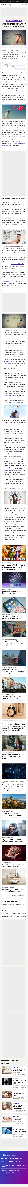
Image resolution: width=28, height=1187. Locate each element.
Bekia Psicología (11, 18)
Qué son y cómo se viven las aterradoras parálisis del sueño (19, 1131)
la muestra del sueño (17, 264)
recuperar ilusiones (9, 361)
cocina (17, 1164)
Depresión (16, 1103)
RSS (13, 1172)
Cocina (21, 1)
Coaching (15, 1067)
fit (26, 1165)
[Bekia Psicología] (6, 5)
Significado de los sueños (18, 1094)
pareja (3, 1165)
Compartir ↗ (22, 68)
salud (12, 1165)
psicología (18, 1165)
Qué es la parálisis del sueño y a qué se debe (19, 1082)
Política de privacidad (13, 1170)
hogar (23, 1165)
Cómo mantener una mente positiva (19, 1069)
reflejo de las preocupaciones (16, 533)
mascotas (8, 1165)
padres (21, 1164)
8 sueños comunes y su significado (19, 1118)
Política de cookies (6, 1172)
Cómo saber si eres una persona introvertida (14, 916)
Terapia (15, 1127)
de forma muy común (12, 216)
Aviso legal (4, 1170)
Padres (25, 1)
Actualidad (9, 1)
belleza (12, 1164)
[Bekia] (3, 1)
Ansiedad (4, 1158)
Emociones (18, 18)
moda (8, 1164)
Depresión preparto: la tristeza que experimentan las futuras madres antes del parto (19, 1106)
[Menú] (26, 4)
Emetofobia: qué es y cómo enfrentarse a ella (14, 913)
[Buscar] (23, 5)
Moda (13, 1)
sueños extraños (19, 88)
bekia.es (3, 1164)
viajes (3, 1166)
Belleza (17, 1)
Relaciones (11, 1161)
